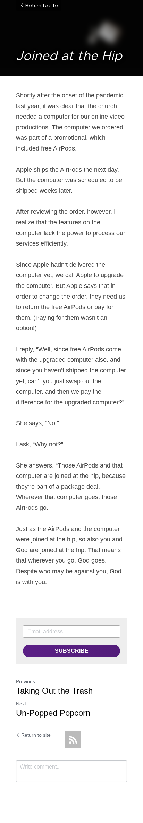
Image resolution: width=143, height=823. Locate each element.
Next (21, 703)
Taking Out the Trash (54, 690)
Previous (25, 681)
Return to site (41, 5)
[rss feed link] (73, 739)
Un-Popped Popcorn (53, 713)
